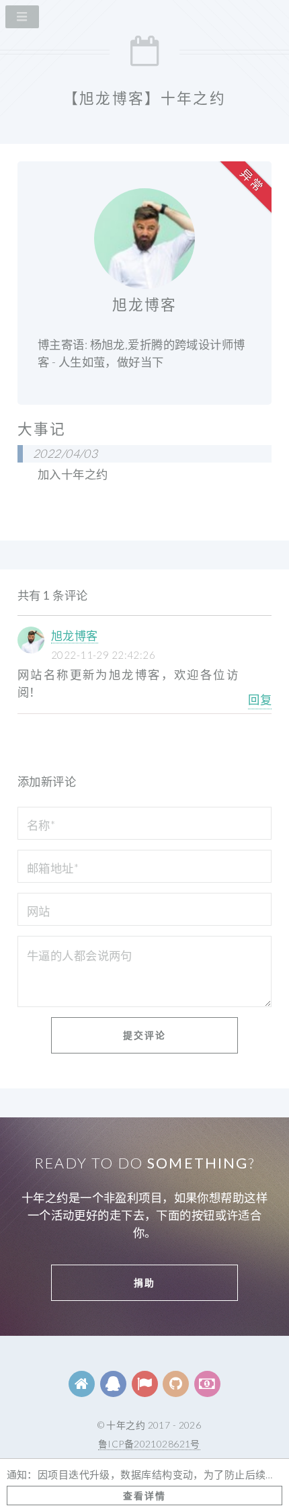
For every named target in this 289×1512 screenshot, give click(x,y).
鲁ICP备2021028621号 (149, 1443)
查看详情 (144, 1495)
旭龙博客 (74, 636)
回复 (260, 699)
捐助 (144, 1282)
